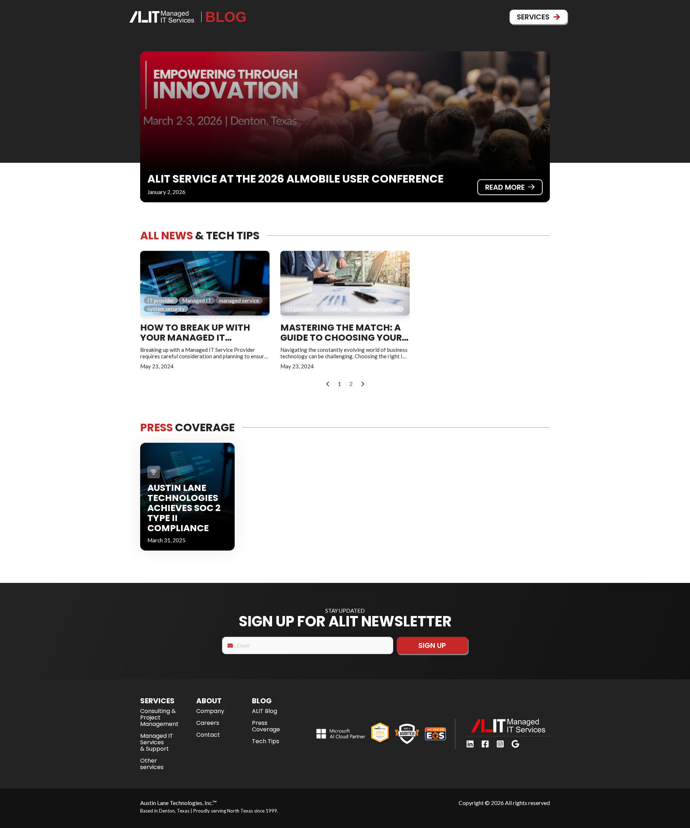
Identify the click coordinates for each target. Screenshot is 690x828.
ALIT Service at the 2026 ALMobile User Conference (295, 179)
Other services (152, 763)
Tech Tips (265, 741)
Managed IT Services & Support (156, 742)
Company (210, 711)
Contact (208, 735)
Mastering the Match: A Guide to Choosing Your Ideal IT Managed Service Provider (342, 342)
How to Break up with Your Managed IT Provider (195, 337)
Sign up (432, 645)
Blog (226, 17)
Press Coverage (266, 726)
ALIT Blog (264, 711)
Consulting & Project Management (159, 717)
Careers (207, 723)
